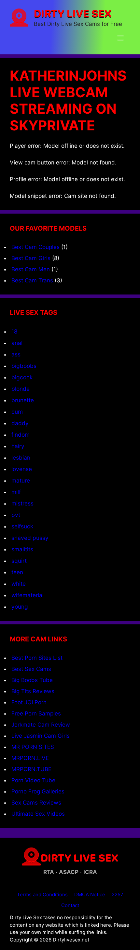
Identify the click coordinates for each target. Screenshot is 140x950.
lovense (21, 469)
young (19, 606)
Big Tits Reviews (32, 691)
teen (17, 572)
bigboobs (23, 365)
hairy (17, 446)
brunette (22, 400)
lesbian (20, 457)
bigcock (22, 377)
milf (16, 491)
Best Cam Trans (32, 280)
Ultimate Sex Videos (38, 813)
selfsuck (22, 526)
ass (16, 354)
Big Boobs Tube (32, 680)
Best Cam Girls (30, 258)
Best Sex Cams (31, 669)
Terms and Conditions (42, 894)
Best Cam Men (30, 269)
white (18, 583)
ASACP (68, 872)
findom (20, 434)
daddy (20, 423)
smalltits (22, 549)
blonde (20, 388)
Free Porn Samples (36, 713)
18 (14, 331)
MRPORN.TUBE (31, 769)
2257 (117, 894)
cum (17, 411)
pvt (15, 514)
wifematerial (27, 595)
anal (16, 342)
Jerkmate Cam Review (40, 724)
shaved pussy (30, 537)
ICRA (90, 872)
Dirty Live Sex (72, 13)
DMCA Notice (89, 894)
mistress (22, 503)
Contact (70, 905)
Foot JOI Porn (29, 702)
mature (20, 480)
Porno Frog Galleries (37, 791)
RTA (48, 872)
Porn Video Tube (33, 780)
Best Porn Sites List (37, 658)
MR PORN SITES (32, 747)
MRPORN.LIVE (30, 758)
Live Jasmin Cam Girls (40, 735)
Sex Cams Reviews (36, 802)
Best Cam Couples (35, 247)
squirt (19, 560)
